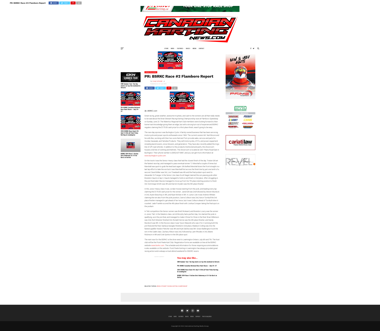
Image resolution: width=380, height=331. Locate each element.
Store (166, 48)
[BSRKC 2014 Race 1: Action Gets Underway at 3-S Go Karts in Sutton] (131, 151)
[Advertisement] (159, 270)
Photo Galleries (207, 316)
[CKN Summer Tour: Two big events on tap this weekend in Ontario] (131, 81)
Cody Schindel (157, 81)
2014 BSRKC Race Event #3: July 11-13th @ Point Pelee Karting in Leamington (130, 133)
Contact (201, 48)
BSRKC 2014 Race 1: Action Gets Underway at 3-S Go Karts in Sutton (129, 155)
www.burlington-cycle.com (155, 156)
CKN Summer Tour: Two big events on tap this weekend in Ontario (130, 85)
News (172, 48)
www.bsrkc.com (157, 245)
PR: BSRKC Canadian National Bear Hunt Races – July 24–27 (130, 109)
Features (180, 48)
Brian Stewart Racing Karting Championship (172, 286)
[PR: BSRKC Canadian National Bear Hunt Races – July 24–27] (131, 105)
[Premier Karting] (190, 11)
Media (194, 48)
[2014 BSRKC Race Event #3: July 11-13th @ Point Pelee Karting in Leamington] (131, 129)
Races (188, 48)
